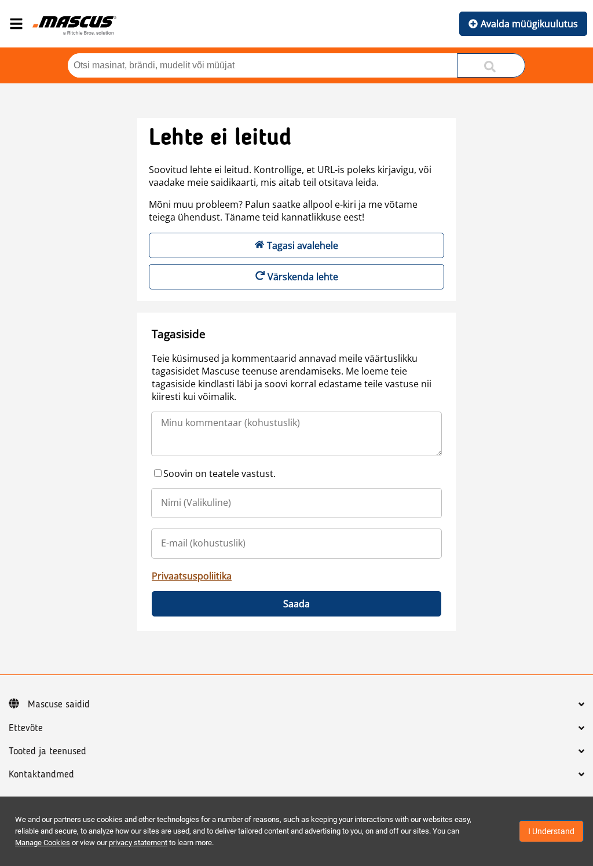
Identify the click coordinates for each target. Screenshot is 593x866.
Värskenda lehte (303, 276)
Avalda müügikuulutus (529, 23)
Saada (296, 603)
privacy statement (138, 842)
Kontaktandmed (41, 774)
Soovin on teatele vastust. (219, 473)
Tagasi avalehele (302, 245)
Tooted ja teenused (47, 751)
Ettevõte (26, 728)
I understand (551, 831)
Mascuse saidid (59, 704)
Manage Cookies (42, 842)
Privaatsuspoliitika (192, 576)
